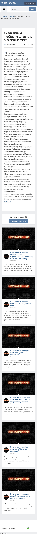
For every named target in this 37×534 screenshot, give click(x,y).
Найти (32, 9)
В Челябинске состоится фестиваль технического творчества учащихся (20, 400)
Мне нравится (12, 44)
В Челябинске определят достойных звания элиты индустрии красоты (20, 496)
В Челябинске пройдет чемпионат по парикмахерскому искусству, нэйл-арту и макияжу (21, 255)
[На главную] (8, 3)
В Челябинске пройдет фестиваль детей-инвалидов (19, 353)
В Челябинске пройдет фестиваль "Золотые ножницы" (19, 449)
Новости (7, 201)
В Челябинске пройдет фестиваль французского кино (20, 303)
